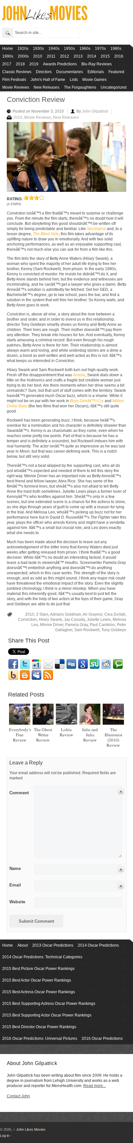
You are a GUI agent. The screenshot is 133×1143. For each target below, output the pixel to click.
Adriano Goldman (65, 614)
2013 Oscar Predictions (52, 945)
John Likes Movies (29, 1129)
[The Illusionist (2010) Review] (113, 714)
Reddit (106, 664)
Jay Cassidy (74, 619)
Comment (19, 791)
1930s (38, 48)
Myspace (36, 675)
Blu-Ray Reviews (96, 64)
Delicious (60, 664)
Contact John (18, 1096)
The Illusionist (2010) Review (113, 737)
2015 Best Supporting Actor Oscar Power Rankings (46, 1015)
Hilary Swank (50, 619)
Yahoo (13, 675)
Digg (71, 664)
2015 (105, 56)
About (22, 945)
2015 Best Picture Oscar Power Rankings (38, 968)
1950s (69, 48)
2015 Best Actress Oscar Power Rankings (38, 992)
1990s (7, 56)
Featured (116, 72)
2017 (6, 64)
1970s (100, 48)
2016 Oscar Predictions (102, 1038)
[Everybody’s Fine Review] (19, 714)
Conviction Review (36, 99)
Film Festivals (14, 79)
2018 (20, 64)
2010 (37, 56)
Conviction (27, 619)
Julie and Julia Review (90, 735)
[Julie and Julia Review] (89, 714)
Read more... (94, 1085)
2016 (118, 56)
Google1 (36, 664)
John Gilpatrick (95, 111)
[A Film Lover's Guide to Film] (44, 18)
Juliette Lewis (99, 619)
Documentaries (69, 72)
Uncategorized (114, 87)
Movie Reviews (15, 87)
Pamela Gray (76, 624)
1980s (115, 48)
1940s (53, 48)
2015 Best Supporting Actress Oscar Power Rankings (48, 1003)
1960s (84, 48)
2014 (91, 56)
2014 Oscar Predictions (98, 945)
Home (7, 48)
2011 (51, 56)
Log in (4, 1136)
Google (83, 664)
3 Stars (42, 614)
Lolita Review (66, 732)
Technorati (118, 664)
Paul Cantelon (102, 624)
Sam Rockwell (86, 630)
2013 (78, 56)
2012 (64, 56)
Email (48, 664)
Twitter (25, 664)
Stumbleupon (94, 664)
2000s (23, 56)
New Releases (46, 87)
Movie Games (94, 79)
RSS (48, 675)
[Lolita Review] (66, 714)
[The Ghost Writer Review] (43, 714)
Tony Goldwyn (113, 630)
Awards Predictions (60, 64)
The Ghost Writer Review (43, 735)
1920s (22, 48)
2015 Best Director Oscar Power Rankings (39, 1027)
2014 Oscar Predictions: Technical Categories (42, 957)
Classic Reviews (16, 72)
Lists (74, 79)
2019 (33, 64)
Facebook (13, 664)
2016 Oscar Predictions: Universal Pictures (39, 1038)
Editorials (95, 72)
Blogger (25, 675)
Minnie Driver (51, 624)
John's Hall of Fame (48, 79)
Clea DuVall (114, 614)
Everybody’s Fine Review (20, 735)
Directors (44, 72)
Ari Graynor (92, 614)
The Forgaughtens (80, 87)
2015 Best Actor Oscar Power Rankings (36, 980)
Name (15, 868)
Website (17, 901)
